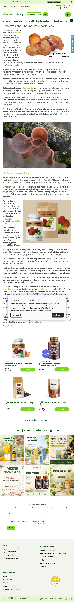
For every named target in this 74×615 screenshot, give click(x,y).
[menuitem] (6, 21)
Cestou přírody (11, 555)
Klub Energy (7, 583)
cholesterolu (11, 289)
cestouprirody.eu (12, 558)
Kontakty (42, 567)
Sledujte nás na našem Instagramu (37, 430)
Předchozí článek (31, 420)
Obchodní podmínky (47, 550)
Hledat (46, 14)
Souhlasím (57, 315)
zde (49, 310)
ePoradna (7, 576)
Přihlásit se (65, 8)
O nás (5, 7)
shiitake (13, 180)
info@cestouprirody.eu (14, 549)
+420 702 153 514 (11, 552)
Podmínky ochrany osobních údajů (52, 553)
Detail (62, 369)
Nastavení (16, 315)
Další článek (45, 420)
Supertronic (7, 580)
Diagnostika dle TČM (11, 590)
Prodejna (13, 7)
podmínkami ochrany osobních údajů (38, 523)
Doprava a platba (25, 7)
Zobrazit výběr (54, 2)
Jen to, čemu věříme (47, 563)
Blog (5, 586)
